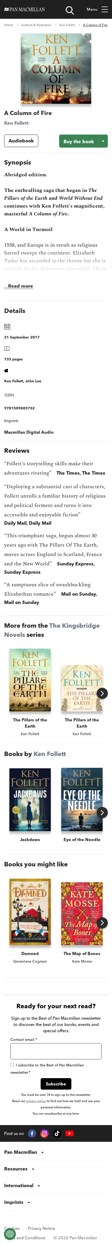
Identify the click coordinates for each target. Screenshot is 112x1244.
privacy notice (36, 1101)
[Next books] (102, 693)
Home (8, 25)
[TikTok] (57, 1133)
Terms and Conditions (24, 1237)
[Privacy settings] (10, 1234)
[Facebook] (32, 1133)
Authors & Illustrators (36, 25)
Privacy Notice (41, 1228)
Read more (20, 286)
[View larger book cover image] (56, 68)
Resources (16, 1169)
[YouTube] (69, 1134)
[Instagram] (44, 1133)
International (18, 1185)
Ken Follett (67, 25)
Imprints (13, 1202)
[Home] (24, 9)
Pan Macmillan (20, 1152)
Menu (92, 9)
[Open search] (70, 10)
